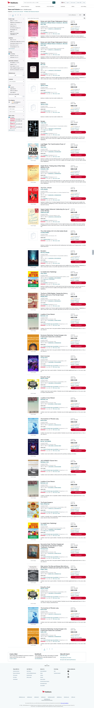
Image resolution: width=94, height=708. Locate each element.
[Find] (53, 2)
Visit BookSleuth (38, 658)
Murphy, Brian (44, 296)
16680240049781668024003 (54, 151)
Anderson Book (46, 92)
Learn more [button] (11, 130)
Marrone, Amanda (45, 252)
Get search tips (63, 655)
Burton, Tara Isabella (46, 441)
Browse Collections (25, 6)
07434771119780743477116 (54, 28)
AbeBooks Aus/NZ (51, 697)
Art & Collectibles (50, 6)
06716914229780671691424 (54, 553)
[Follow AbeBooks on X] (68, 674)
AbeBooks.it (43, 697)
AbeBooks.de (29, 697)
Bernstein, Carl (44, 315)
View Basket (15, 679)
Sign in (68, 2)
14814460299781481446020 (54, 383)
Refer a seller (29, 677)
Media (41, 673)
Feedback (92, 252)
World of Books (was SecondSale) (50, 323)
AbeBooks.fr (36, 697)
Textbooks (63, 6)
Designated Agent (43, 683)
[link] (84, 15)
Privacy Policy (42, 679)
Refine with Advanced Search (32, 11)
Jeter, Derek (44, 273)
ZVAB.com (73, 697)
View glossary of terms (65, 657)
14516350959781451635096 (54, 466)
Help (84, 2)
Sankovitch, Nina (45, 212)
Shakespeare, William (46, 22)
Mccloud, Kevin (44, 548)
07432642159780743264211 (54, 300)
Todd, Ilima (43, 122)
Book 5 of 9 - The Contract (49, 279)
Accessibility (42, 685)
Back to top (47, 665)
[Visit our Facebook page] (68, 671)
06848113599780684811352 (54, 573)
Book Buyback (29, 675)
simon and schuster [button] (18, 11)
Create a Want (13, 658)
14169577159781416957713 (54, 508)
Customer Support (57, 673)
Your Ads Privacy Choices (44, 681)
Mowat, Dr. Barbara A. (57, 22)
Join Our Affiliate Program (31, 673)
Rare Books (38, 6)
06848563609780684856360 (54, 342)
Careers (41, 675)
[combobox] (37, 2)
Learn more (11, 48)
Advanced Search (11, 6)
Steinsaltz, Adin (45, 169)
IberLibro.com (66, 697)
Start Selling (83, 6)
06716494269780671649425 (54, 320)
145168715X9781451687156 (54, 216)
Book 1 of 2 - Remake (48, 129)
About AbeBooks (43, 671)
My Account (73, 2)
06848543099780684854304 (54, 195)
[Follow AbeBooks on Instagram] (68, 677)
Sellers (73, 6)
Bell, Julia (43, 64)
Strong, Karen (44, 357)
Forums (41, 677)
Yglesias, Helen (44, 85)
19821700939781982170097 (54, 445)
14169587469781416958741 (54, 258)
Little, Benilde (44, 189)
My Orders (15, 677)
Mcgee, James (44, 569)
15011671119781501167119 (54, 424)
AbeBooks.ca (59, 697)
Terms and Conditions (64, 703)
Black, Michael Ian (45, 504)
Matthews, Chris (45, 462)
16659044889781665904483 (54, 362)
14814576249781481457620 (54, 128)
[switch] (10, 102)
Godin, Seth (43, 338)
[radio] (9, 55)
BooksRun (45, 32)
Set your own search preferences (68, 659)
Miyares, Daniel (44, 378)
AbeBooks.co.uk (22, 697)
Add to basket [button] (78, 32)
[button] (10, 15)
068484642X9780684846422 (54, 173)
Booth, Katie (44, 420)
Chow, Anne (43, 147)
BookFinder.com (47, 700)
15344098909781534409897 (54, 277)
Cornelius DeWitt (45, 232)
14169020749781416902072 (54, 70)
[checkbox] (9, 20)
